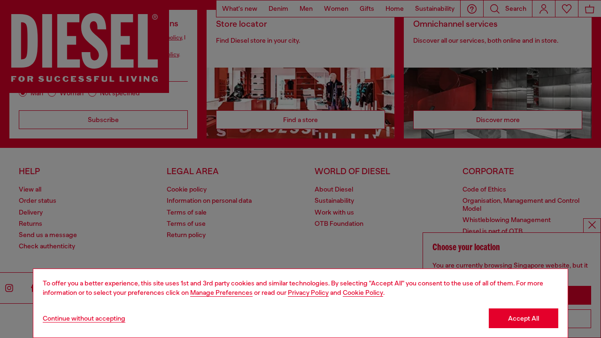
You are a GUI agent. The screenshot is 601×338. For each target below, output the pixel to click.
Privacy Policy (308, 292)
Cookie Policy (363, 292)
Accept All (523, 318)
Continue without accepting (84, 318)
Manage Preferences (221, 292)
